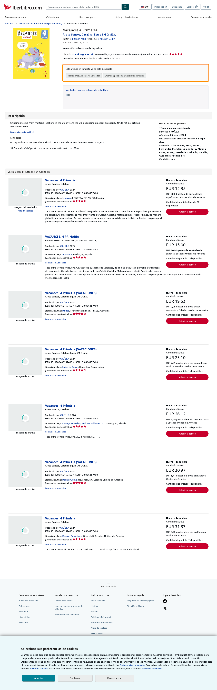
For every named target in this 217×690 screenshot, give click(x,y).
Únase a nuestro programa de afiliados (69, 607)
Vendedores (164, 17)
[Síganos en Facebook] (165, 601)
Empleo (94, 611)
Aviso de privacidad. (152, 668)
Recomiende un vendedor (67, 614)
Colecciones (52, 17)
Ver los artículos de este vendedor (84, 75)
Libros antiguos (87, 17)
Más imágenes (25, 210)
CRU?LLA (65, 415)
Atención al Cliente (135, 606)
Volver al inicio (108, 585)
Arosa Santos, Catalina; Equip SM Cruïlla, (40, 23)
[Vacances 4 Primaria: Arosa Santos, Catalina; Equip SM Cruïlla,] (31, 29)
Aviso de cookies (99, 628)
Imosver (66, 197)
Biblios (65, 310)
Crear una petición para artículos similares (124, 75)
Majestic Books (70, 366)
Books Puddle (69, 479)
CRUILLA (64, 189)
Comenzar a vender (201, 17)
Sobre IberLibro (98, 600)
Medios (94, 606)
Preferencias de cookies (132, 665)
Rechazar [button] (75, 678)
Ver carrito (23, 622)
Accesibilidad (97, 633)
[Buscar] (125, 7)
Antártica (67, 254)
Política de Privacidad (101, 617)
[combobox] (83, 7)
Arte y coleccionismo (126, 17)
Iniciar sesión (160, 6)
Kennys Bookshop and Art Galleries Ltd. (83, 423)
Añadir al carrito (187, 211)
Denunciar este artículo (22, 132)
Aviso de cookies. (39, 668)
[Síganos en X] (165, 609)
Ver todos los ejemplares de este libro (87, 89)
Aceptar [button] (38, 678)
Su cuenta (177, 6)
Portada (9, 23)
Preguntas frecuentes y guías (140, 600)
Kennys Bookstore (72, 536)
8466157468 (79, 38)
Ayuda (206, 6)
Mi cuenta (23, 611)
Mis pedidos (24, 617)
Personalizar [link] (114, 678)
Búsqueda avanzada (15, 17)
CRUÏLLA (64, 245)
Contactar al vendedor (55, 206)
